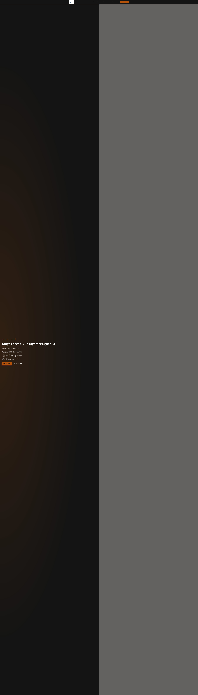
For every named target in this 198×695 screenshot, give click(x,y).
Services (98, 1)
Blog (113, 1)
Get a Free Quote (124, 2)
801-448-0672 (19, 363)
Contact (117, 1)
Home (94, 1)
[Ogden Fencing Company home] (71, 2)
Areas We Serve (106, 1)
